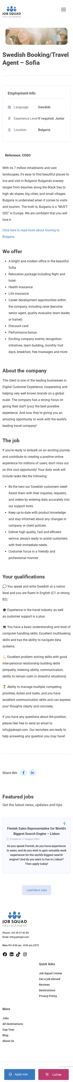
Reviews (44, 984)
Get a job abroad (49, 979)
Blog (5, 1035)
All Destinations (12, 1024)
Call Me (56, 1074)
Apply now (21, 1074)
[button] (63, 9)
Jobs (5, 1018)
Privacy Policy (48, 996)
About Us (8, 1041)
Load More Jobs (36, 890)
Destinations (47, 990)
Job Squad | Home (50, 973)
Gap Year (8, 1029)
